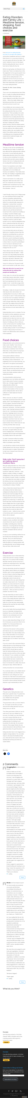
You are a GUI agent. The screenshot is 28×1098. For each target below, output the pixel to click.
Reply (22, 877)
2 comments (6, 33)
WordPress (15, 1095)
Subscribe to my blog (10, 1079)
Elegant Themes (14, 1093)
